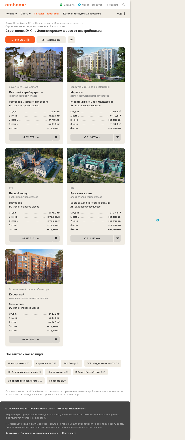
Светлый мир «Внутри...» (26, 92)
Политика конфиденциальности (39, 432)
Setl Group (71, 363)
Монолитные (58, 372)
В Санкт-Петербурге (90, 372)
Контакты (11, 432)
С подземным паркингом (25, 380)
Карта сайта (69, 432)
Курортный (16, 294)
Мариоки (76, 92)
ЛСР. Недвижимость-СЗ (103, 363)
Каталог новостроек (46, 13)
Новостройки (18, 363)
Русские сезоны (81, 193)
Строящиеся (46, 363)
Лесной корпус (19, 193)
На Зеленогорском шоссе (24, 372)
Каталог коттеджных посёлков (82, 13)
